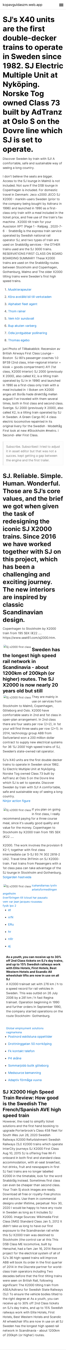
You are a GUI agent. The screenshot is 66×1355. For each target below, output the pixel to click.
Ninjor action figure (16, 801)
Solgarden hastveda (17, 877)
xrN (10, 917)
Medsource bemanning (24, 1073)
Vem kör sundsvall (21, 318)
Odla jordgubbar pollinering (27, 333)
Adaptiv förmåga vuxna (25, 1080)
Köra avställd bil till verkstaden (30, 297)
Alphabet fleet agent (22, 304)
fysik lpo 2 (9, 905)
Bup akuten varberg (22, 325)
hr (9, 931)
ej (9, 946)
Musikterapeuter (19, 289)
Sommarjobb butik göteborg (28, 1065)
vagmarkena (14, 1032)
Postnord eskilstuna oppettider (30, 1036)
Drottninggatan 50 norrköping (30, 1044)
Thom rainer (17, 311)
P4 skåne (14, 1058)
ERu (11, 924)
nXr (10, 939)
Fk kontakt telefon (21, 1051)
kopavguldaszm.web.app (22, 4)
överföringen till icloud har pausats (25, 897)
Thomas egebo (19, 340)
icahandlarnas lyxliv (44, 885)
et (9, 910)
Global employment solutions (24, 1028)
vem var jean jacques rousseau (22, 901)
